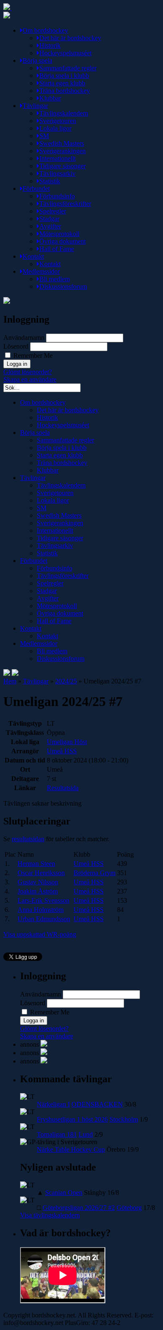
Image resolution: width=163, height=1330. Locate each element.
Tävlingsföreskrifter (65, 203)
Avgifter (50, 226)
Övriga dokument (62, 241)
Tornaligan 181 (57, 1134)
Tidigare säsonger (62, 165)
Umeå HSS (62, 751)
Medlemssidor (41, 271)
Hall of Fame (56, 248)
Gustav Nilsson (38, 882)
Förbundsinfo (57, 196)
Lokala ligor (55, 128)
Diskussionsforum (63, 286)
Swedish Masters (61, 143)
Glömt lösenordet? (27, 371)
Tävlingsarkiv (57, 173)
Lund (86, 1134)
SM (44, 135)
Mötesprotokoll (59, 233)
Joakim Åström (38, 891)
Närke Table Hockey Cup (71, 1149)
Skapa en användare (29, 379)
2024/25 (66, 681)
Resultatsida (63, 787)
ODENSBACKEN (97, 1104)
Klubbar (50, 98)
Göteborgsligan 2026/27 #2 (79, 1207)
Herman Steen (36, 863)
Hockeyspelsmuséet (65, 52)
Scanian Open (63, 1192)
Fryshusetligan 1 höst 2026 (72, 1119)
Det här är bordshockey (70, 37)
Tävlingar (35, 105)
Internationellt (57, 158)
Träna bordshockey (64, 90)
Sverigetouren (57, 120)
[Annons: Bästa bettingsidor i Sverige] (44, 1061)
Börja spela (37, 60)
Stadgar (49, 218)
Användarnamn (23, 337)
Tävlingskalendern (63, 113)
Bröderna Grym (94, 872)
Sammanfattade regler (68, 68)
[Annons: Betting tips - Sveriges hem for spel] (44, 1052)
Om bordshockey (45, 30)
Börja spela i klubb (64, 75)
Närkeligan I (53, 1104)
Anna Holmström (41, 909)
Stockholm (124, 1119)
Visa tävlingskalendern (50, 1215)
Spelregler (52, 211)
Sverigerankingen (62, 150)
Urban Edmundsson (44, 918)
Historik (50, 45)
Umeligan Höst (67, 741)
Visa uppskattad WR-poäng (39, 934)
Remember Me (32, 355)
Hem (9, 681)
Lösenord (15, 346)
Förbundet (36, 188)
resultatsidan (28, 838)
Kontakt (33, 256)
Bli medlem (54, 278)
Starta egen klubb (62, 83)
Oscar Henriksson (41, 872)
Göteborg (129, 1207)
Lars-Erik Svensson (43, 900)
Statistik (49, 181)
